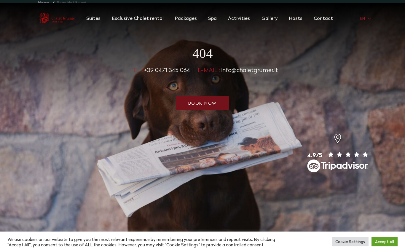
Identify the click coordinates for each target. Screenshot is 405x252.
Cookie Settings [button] (350, 241)
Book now (202, 103)
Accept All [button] (384, 241)
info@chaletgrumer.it (238, 70)
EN (362, 18)
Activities (239, 18)
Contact (323, 18)
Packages (186, 18)
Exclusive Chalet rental (138, 18)
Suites (93, 18)
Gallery (270, 18)
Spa (212, 18)
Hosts (295, 18)
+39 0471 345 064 (160, 70)
